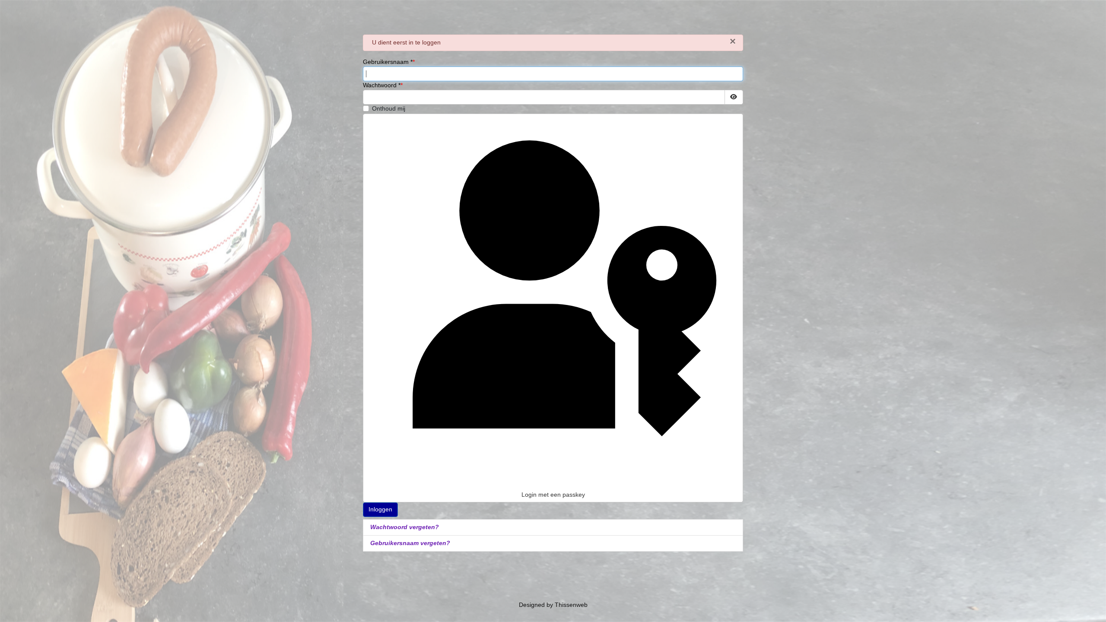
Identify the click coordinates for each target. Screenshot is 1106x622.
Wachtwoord (381, 85)
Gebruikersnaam (388, 61)
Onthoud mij (388, 108)
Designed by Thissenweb (553, 604)
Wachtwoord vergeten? (404, 527)
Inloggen (380, 509)
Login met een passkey (553, 494)
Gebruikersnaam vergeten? (410, 542)
